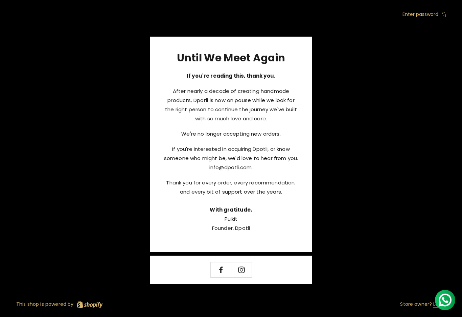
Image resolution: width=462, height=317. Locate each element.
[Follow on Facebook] (221, 269)
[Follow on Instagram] (241, 269)
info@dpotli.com (230, 167)
